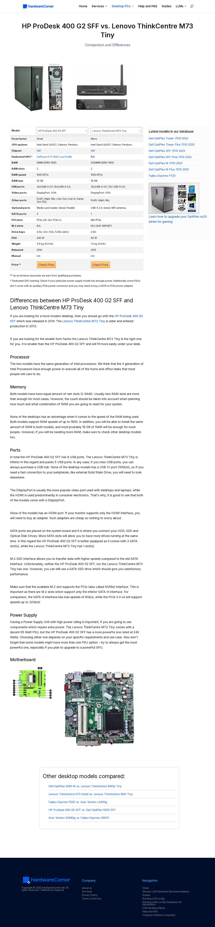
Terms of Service (91, 898)
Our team (87, 891)
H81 (39, 150)
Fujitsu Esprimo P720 (162, 175)
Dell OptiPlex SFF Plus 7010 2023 (170, 157)
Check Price (46, 264)
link (38, 255)
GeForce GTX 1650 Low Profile (54, 156)
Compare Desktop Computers (159, 915)
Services (98, 6)
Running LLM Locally (153, 898)
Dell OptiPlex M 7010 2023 (165, 163)
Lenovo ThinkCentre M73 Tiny (83, 321)
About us (87, 887)
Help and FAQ (147, 6)
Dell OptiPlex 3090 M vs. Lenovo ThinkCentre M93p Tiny (85, 786)
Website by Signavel (52, 890)
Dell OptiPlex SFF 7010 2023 (167, 150)
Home (83, 6)
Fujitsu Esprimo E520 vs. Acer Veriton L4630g (78, 802)
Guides (166, 6)
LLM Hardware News (153, 907)
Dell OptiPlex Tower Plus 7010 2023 (172, 144)
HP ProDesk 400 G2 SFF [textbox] (52, 130)
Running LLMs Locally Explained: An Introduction (162, 903)
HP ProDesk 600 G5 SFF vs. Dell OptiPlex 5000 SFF (82, 810)
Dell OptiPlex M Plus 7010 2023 (169, 169)
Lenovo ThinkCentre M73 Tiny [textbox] (109, 130)
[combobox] (62, 130)
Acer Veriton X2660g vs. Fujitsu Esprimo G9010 (79, 817)
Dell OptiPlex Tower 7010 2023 (168, 138)
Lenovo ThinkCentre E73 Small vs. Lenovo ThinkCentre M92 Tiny (91, 794)
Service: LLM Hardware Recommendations (165, 891)
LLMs (179, 6)
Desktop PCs (121, 6)
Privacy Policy (90, 895)
